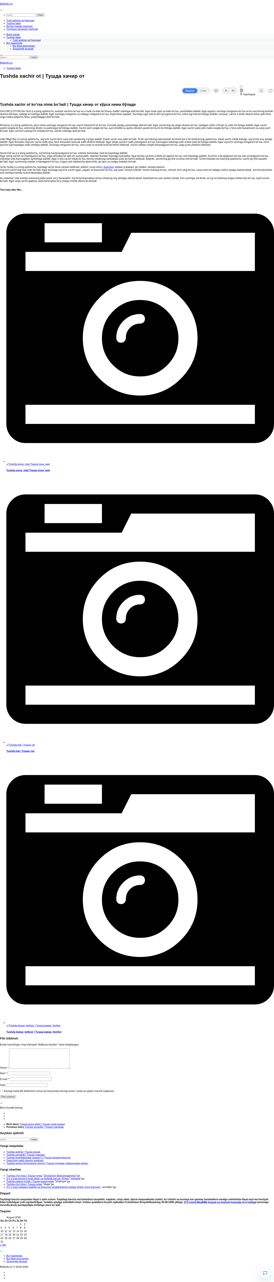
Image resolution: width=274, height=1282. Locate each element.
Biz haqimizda (14, 43)
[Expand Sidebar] (1, 1103)
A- (226, 90)
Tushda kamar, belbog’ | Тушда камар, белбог (34, 1032)
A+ (233, 90)
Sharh (4, 1067)
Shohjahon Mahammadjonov (60, 1175)
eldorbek (76, 1178)
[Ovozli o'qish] (216, 90)
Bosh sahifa (13, 34)
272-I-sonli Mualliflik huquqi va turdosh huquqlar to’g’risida (219, 1202)
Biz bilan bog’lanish (24, 46)
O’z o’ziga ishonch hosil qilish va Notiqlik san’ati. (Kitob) (37, 1178)
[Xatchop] (241, 87)
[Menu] (1, 10)
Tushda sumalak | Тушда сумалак (25, 1154)
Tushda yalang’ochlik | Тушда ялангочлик (30, 1181)
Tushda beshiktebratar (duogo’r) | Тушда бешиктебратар (38, 1157)
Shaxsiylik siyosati (23, 48)
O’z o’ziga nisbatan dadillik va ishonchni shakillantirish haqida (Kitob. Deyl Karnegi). (53, 1187)
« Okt (3, 1245)
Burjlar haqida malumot (19, 26)
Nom (3, 1073)
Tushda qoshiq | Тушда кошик (23, 1152)
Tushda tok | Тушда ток (20, 751)
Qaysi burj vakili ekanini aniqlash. (25, 1160)
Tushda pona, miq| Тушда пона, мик (28, 470)
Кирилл (190, 90)
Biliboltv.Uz (6, 4)
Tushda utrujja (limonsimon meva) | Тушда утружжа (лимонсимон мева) (47, 1163)
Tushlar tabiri (13, 23)
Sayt (2, 1085)
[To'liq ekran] (270, 90)
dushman (108, 167)
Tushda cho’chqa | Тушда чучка (24, 1175)
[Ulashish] (261, 90)
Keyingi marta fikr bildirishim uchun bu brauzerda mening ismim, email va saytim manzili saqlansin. (59, 1091)
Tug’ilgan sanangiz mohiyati (22, 29)
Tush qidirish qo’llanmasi (20, 20)
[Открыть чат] (265, 1273)
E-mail (4, 1079)
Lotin (203, 90)
